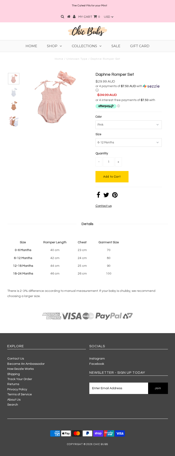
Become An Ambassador (26, 363)
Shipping (13, 374)
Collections (84, 46)
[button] (128, 88)
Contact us (103, 205)
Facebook (96, 363)
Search (12, 404)
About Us (14, 399)
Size (98, 134)
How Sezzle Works (20, 368)
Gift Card (139, 46)
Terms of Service (19, 394)
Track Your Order (19, 379)
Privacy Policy (17, 389)
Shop (52, 46)
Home (31, 46)
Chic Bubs (100, 444)
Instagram (97, 358)
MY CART (89, 16)
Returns (13, 384)
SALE (115, 46)
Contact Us (15, 358)
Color (98, 116)
